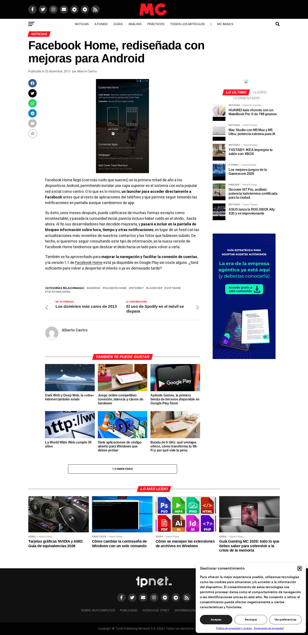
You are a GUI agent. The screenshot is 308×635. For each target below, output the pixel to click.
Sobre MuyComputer (98, 610)
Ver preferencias (285, 619)
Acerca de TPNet (156, 610)
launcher (155, 288)
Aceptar (216, 619)
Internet (137, 288)
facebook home (115, 288)
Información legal (190, 610)
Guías (118, 24)
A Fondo (101, 24)
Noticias (82, 24)
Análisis (134, 24)
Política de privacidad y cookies (234, 628)
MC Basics (225, 24)
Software (173, 288)
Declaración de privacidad (268, 628)
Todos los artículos (187, 24)
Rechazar (251, 619)
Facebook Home (88, 263)
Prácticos (155, 24)
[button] (300, 568)
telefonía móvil (59, 292)
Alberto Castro (87, 71)
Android (94, 288)
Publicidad (128, 610)
